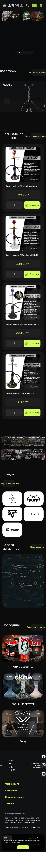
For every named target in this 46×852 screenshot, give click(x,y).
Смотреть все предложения (37, 136)
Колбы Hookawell (23, 704)
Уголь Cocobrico (22, 666)
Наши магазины (37, 547)
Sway (23, 741)
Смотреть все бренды (8, 484)
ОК (23, 847)
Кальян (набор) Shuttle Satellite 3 (20, 393)
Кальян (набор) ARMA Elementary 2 (21, 186)
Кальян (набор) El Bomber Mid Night (22, 255)
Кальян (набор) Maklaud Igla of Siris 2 (22, 324)
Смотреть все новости (37, 627)
